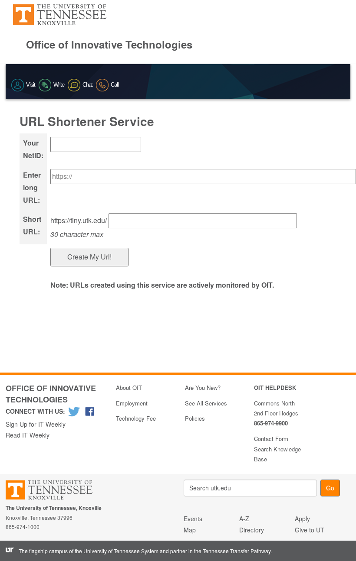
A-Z (244, 518)
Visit (30, 84)
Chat (87, 84)
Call (115, 84)
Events (193, 518)
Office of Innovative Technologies (109, 44)
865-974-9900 (271, 423)
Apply (302, 518)
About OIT (129, 387)
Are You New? (203, 387)
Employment (132, 403)
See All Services (206, 403)
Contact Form (271, 439)
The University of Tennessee (54, 491)
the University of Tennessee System (116, 551)
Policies (195, 418)
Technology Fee (136, 418)
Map (190, 529)
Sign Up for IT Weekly (36, 424)
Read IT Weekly (27, 435)
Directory (251, 529)
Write (58, 84)
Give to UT (309, 529)
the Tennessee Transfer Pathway (232, 551)
